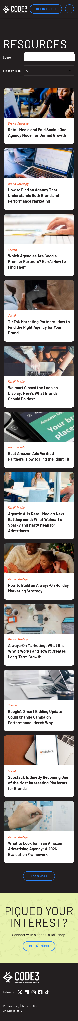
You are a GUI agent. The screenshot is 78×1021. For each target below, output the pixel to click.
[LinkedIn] (26, 993)
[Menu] (69, 8)
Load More (39, 876)
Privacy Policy (11, 1006)
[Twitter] (20, 993)
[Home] (15, 9)
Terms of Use (30, 1006)
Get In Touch (46, 9)
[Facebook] (40, 993)
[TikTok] (47, 993)
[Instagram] (33, 993)
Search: (8, 57)
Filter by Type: (12, 70)
